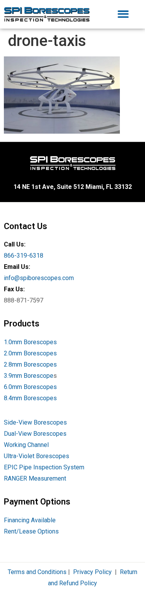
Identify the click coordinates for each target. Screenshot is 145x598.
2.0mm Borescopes (30, 353)
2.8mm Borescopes (30, 364)
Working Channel (26, 444)
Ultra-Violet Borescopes (36, 456)
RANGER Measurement (35, 478)
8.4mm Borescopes (30, 398)
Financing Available (30, 520)
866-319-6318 (23, 255)
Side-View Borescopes (35, 422)
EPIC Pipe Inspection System (44, 467)
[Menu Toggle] (123, 14)
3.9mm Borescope (28, 375)
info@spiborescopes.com (39, 278)
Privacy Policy (92, 572)
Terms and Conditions (37, 572)
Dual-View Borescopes (35, 433)
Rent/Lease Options (31, 531)
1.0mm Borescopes (30, 342)
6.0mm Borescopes (30, 387)
